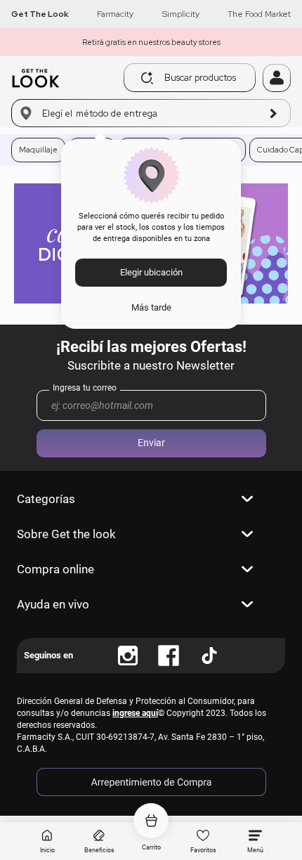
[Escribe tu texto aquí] (127, 655)
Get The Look (40, 14)
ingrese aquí (135, 713)
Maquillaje (38, 150)
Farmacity (115, 14)
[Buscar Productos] (147, 78)
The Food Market (259, 14)
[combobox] (179, 77)
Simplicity (180, 14)
